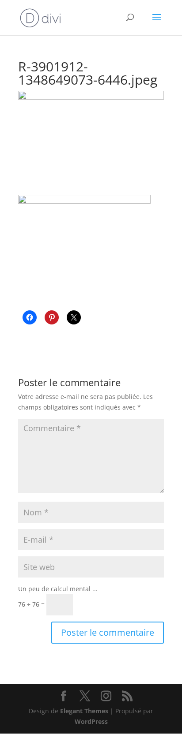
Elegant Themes (84, 711)
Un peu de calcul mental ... (58, 589)
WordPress (91, 721)
